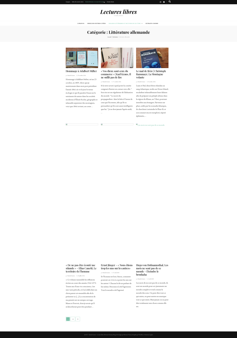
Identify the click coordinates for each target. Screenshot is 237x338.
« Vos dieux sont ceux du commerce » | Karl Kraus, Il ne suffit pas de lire (116, 74)
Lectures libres (118, 11)
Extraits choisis (110, 2)
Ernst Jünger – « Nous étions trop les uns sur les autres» (116, 266)
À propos (68, 2)
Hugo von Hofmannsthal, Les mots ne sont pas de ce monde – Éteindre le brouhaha (152, 269)
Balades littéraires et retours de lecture (94, 2)
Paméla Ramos (71, 75)
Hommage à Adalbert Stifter (81, 71)
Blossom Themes (128, 335)
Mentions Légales (148, 335)
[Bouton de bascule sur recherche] (170, 2)
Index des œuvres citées (77, 2)
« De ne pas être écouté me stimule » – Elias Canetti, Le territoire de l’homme (81, 268)
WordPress (141, 335)
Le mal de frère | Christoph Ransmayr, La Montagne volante (151, 74)
